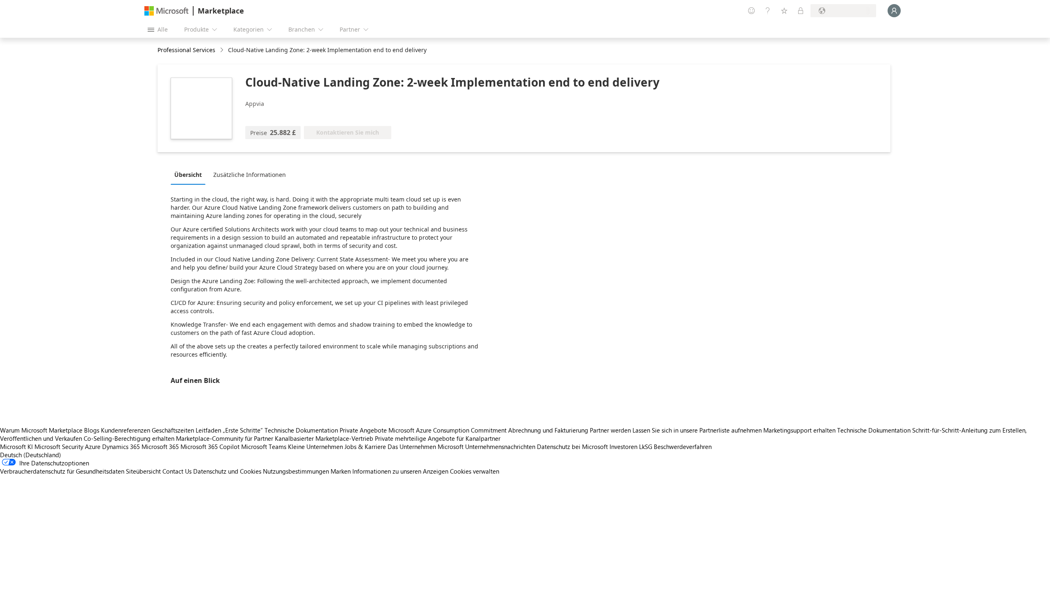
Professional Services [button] (186, 50)
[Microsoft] (166, 11)
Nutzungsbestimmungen (296, 471)
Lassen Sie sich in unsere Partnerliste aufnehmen (697, 430)
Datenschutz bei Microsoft (572, 446)
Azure (92, 446)
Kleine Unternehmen (315, 446)
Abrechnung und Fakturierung (548, 430)
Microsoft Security (58, 446)
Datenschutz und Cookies (227, 471)
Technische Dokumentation (301, 430)
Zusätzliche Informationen (249, 175)
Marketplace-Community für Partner (224, 438)
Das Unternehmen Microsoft (425, 446)
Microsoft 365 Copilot (210, 446)
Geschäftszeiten (173, 430)
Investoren (623, 446)
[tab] (190, 174)
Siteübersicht (143, 471)
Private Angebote (363, 430)
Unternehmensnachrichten (500, 446)
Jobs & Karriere (365, 446)
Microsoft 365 (160, 446)
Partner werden (610, 430)
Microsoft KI (16, 446)
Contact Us (177, 471)
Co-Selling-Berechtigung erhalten (129, 438)
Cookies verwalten (474, 471)
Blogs (91, 430)
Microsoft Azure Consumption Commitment (448, 430)
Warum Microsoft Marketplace (41, 430)
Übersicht (188, 175)
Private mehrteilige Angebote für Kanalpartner (437, 438)
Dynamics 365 (121, 446)
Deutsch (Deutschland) (30, 455)
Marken (341, 471)
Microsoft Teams (263, 446)
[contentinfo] (222, 50)
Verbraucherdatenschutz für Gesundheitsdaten (62, 471)
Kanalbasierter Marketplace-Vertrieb (324, 438)
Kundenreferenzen (125, 430)
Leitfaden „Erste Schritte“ (229, 430)
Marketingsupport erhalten (799, 430)
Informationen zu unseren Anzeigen (400, 471)
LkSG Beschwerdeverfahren (675, 446)
